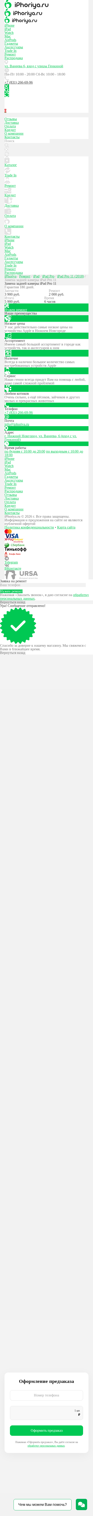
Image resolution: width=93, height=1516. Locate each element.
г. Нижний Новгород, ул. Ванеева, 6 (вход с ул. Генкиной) (41, 438)
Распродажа (14, 58)
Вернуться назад (12, 602)
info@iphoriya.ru (17, 424)
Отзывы (11, 119)
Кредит (10, 130)
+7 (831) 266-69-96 (19, 82)
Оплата (10, 126)
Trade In (10, 51)
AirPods (10, 40)
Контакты (12, 137)
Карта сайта (66, 527)
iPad (8, 29)
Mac (8, 36)
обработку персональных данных (46, 1445)
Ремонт (10, 54)
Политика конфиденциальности (29, 527)
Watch (9, 33)
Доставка (12, 123)
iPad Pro (48, 276)
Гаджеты (11, 43)
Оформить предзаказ (47, 1430)
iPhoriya (10, 276)
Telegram (11, 562)
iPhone (9, 25)
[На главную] (46, 4)
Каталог (11, 165)
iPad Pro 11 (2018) (70, 276)
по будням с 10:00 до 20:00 (25, 451)
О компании (14, 133)
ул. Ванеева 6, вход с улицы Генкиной (34, 66)
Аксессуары (14, 47)
